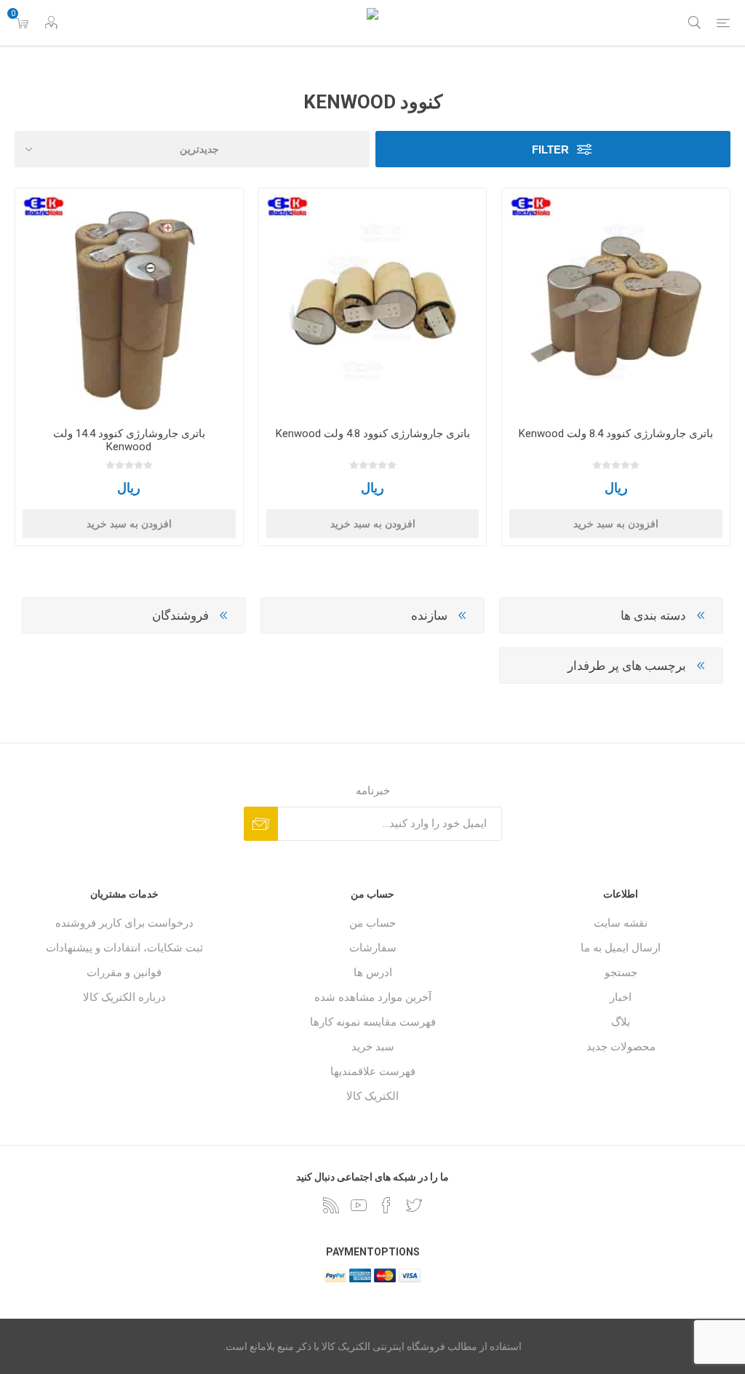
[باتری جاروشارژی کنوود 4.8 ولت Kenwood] (373, 302)
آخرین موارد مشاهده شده (372, 997)
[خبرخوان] (331, 1205)
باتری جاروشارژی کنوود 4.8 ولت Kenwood (373, 433)
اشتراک (261, 824)
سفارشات (373, 947)
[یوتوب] (358, 1205)
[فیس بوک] (386, 1205)
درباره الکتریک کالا (124, 997)
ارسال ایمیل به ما (621, 947)
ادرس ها (373, 972)
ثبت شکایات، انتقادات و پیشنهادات (124, 947)
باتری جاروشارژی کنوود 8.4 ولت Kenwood (616, 433)
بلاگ (620, 1021)
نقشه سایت (621, 923)
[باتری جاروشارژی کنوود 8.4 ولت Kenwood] (616, 302)
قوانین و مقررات (124, 972)
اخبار (621, 997)
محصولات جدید (621, 1046)
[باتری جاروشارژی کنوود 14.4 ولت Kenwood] (129, 302)
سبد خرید (372, 1046)
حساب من (372, 923)
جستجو (621, 972)
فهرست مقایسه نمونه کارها (373, 1021)
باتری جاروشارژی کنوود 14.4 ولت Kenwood (129, 440)
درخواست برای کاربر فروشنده (124, 923)
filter (550, 149)
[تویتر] (414, 1205)
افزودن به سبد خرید (615, 524)
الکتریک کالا (372, 1096)
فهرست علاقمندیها (372, 1071)
